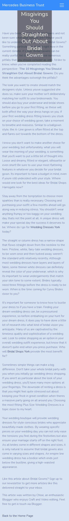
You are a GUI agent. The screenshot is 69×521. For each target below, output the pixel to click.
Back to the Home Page (17, 516)
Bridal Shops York (18, 351)
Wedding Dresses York (45, 227)
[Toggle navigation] (62, 5)
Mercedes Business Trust (23, 5)
